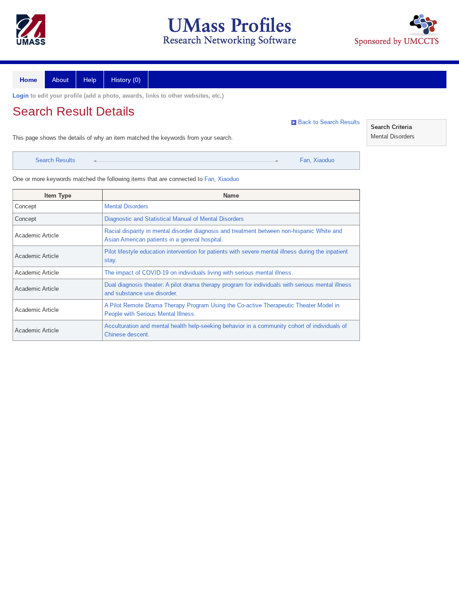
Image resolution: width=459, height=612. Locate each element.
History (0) (126, 79)
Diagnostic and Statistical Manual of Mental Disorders (174, 218)
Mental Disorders (126, 206)
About (60, 79)
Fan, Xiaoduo (317, 160)
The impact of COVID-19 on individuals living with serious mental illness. (198, 272)
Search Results (55, 160)
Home (28, 79)
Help (89, 79)
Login (21, 95)
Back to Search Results (328, 122)
